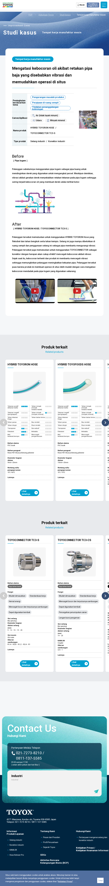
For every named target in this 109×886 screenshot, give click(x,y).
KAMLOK (13, 850)
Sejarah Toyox (49, 847)
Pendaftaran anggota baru (93, 5)
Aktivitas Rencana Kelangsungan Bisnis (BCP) (54, 861)
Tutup (100, 880)
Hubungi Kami (83, 831)
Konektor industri (17, 845)
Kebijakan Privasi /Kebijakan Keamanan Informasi (92, 849)
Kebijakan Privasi (65, 881)
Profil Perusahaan (50, 842)
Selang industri (16, 840)
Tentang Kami (47, 831)
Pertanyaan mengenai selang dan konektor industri (93, 838)
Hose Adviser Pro (17, 855)
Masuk (82, 5)
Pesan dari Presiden (51, 837)
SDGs (43, 854)
